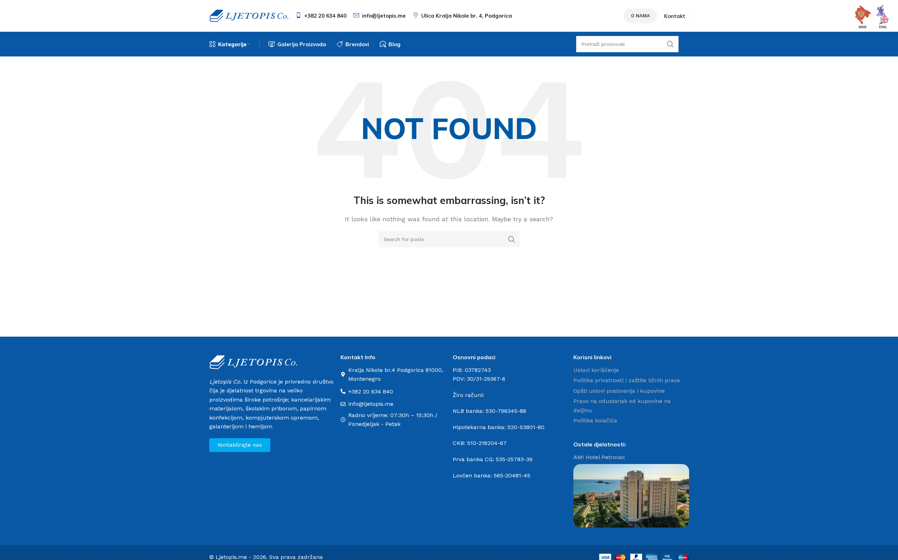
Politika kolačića (595, 420)
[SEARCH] (512, 239)
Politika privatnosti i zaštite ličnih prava (626, 380)
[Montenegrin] (863, 16)
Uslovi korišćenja (596, 370)
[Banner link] (631, 496)
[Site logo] (249, 15)
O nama (640, 15)
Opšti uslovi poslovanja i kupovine (619, 390)
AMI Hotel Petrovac (599, 457)
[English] (883, 16)
